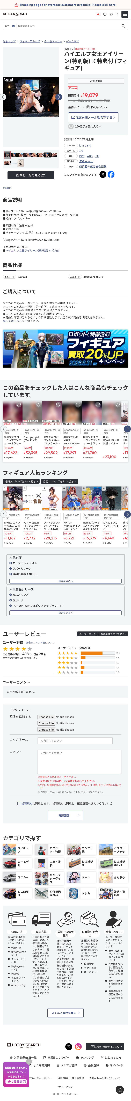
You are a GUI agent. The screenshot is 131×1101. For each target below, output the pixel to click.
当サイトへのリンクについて (104, 1078)
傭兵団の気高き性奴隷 (92, 166)
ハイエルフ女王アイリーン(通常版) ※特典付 (32, 250)
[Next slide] (58, 97)
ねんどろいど (20, 595)
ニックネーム (19, 739)
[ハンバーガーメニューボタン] (124, 14)
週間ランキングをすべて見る (20, 481)
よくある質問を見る (64, 1013)
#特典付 (7, 188)
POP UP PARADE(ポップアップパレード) (37, 606)
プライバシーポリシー (40, 1078)
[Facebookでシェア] (111, 174)
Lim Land (85, 145)
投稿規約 (26, 803)
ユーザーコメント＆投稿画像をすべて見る (101, 634)
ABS (90, 156)
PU (97, 156)
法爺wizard (86, 161)
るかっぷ (17, 600)
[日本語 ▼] (98, 14)
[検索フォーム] (117, 14)
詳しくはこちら (12, 321)
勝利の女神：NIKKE (24, 574)
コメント (16, 751)
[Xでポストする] (102, 174)
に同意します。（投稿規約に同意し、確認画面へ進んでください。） (67, 803)
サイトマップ (65, 1086)
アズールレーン (21, 568)
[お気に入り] (105, 14)
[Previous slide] (3, 428)
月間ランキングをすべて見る (58, 481)
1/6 (81, 151)
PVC (81, 156)
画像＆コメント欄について (40, 642)
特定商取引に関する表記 (71, 1078)
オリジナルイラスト (24, 563)
